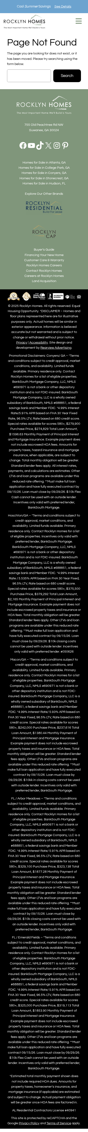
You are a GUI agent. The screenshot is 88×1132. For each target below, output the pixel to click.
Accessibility (38, 342)
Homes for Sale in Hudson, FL (44, 183)
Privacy (21, 342)
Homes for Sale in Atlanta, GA (44, 162)
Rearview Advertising (55, 347)
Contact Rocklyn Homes (44, 270)
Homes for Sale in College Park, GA (44, 167)
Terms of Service (58, 1123)
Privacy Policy (29, 1123)
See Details (62, 6)
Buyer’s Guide (44, 249)
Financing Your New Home (44, 255)
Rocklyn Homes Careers (44, 265)
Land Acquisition (44, 281)
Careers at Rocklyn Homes (44, 276)
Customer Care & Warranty (44, 260)
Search (67, 76)
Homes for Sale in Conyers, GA (44, 173)
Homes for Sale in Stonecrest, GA (44, 178)
